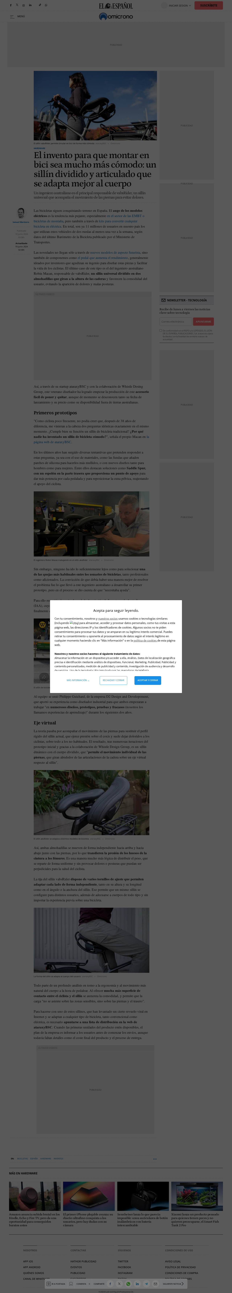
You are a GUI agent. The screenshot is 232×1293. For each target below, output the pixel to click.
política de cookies (145, 640)
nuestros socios (108, 618)
